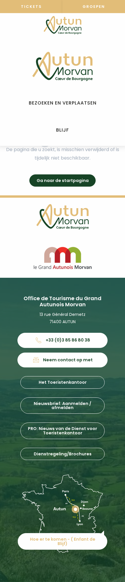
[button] (62, 103)
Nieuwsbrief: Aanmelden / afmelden (62, 406)
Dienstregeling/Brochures (63, 454)
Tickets (31, 6)
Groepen (94, 6)
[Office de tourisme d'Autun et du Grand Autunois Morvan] (62, 66)
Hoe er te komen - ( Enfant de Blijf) (62, 541)
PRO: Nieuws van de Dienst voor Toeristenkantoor (62, 431)
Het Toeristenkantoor (63, 382)
